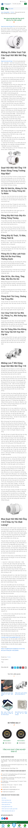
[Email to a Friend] (26, 668)
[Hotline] (25, 825)
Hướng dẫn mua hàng (7, 802)
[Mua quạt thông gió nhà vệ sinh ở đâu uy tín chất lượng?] (7, 704)
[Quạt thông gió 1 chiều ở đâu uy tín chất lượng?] (21, 704)
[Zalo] (14, 825)
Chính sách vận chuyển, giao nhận (9, 808)
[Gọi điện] (8, 825)
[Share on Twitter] (15, 668)
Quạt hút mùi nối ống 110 (7, 26)
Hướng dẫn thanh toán (7, 806)
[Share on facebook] (12, 668)
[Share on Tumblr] (20, 668)
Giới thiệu (4, 798)
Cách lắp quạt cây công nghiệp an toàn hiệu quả (7, 694)
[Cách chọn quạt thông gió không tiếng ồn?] (21, 685)
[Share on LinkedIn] (18, 668)
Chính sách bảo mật (6, 800)
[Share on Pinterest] (23, 668)
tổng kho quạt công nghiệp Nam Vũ (10, 637)
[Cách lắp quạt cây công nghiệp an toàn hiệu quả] (7, 685)
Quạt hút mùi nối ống (6, 61)
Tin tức (9, 657)
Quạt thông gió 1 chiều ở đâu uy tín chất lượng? (21, 713)
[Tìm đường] (19, 825)
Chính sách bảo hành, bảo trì (8, 810)
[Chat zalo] (3, 825)
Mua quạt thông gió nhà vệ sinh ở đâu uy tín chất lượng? (7, 713)
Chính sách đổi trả (6, 804)
